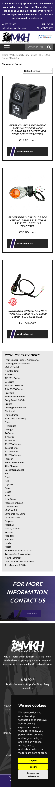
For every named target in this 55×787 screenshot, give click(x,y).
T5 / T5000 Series (14, 389)
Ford (7, 477)
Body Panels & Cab (15, 400)
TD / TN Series (12, 378)
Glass (7, 422)
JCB (7, 480)
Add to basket (25, 151)
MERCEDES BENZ (14, 462)
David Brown (11, 506)
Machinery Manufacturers (18, 550)
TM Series (10, 440)
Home (5, 54)
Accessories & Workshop (18, 554)
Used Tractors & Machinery (19, 561)
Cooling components (15, 407)
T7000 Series (11, 451)
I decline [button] (33, 766)
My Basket (46, 28)
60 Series (9, 381)
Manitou (9, 535)
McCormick (11, 510)
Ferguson (9, 521)
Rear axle (9, 392)
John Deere (10, 499)
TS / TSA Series (13, 444)
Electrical (10, 411)
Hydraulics (10, 425)
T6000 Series (11, 447)
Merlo (8, 546)
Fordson (9, 458)
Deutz (8, 491)
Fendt (8, 495)
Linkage (9, 429)
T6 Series (9, 433)
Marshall (9, 524)
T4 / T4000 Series (14, 385)
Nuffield (9, 539)
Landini (8, 543)
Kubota (9, 532)
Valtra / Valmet (12, 528)
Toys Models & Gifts (15, 565)
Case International (14, 469)
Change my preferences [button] (33, 775)
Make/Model (12, 367)
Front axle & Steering (15, 418)
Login (49, 24)
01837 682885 (9, 24)
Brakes (8, 403)
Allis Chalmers (12, 466)
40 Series (9, 374)
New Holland (11, 370)
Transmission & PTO (15, 396)
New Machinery (13, 557)
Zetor (8, 488)
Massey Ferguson (14, 502)
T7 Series (9, 436)
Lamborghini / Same (15, 513)
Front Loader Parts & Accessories (22, 359)
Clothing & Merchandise (17, 363)
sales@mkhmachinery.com (14, 28)
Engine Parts (11, 414)
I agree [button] (33, 760)
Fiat (7, 473)
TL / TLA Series (13, 455)
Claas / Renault (12, 517)
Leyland (9, 484)
